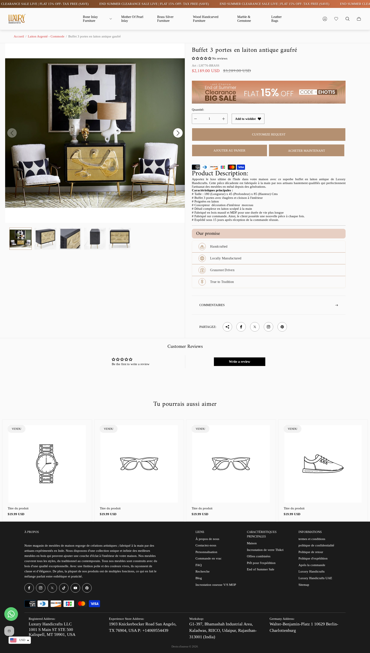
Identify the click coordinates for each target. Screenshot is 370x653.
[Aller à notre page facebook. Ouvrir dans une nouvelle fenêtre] (29, 588)
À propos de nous (207, 539)
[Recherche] (347, 19)
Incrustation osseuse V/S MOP (215, 584)
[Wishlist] (336, 19)
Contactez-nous (205, 545)
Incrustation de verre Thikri (265, 550)
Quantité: (198, 109)
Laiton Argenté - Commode (46, 36)
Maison (252, 543)
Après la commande (311, 565)
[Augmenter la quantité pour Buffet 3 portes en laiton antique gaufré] (223, 119)
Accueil (19, 36)
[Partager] (227, 327)
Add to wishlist (245, 118)
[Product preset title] (47, 464)
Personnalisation (206, 552)
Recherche (202, 571)
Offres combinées (258, 556)
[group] (20, 239)
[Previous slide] (12, 133)
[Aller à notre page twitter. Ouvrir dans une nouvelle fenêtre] (52, 588)
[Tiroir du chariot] (359, 19)
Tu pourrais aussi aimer (185, 404)
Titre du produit (18, 508)
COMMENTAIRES (212, 305)
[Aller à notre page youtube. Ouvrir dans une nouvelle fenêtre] (75, 588)
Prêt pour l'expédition (261, 563)
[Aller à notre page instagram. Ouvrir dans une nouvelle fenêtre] (40, 588)
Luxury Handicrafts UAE (315, 578)
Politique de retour (310, 552)
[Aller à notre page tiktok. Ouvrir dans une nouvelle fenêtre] (64, 588)
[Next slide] (178, 133)
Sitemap (303, 584)
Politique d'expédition (313, 558)
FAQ (198, 565)
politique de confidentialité (316, 545)
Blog (198, 578)
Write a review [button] (239, 361)
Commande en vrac (208, 558)
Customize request (268, 134)
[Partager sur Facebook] (241, 327)
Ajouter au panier (229, 150)
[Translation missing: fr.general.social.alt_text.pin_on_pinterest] (282, 327)
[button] (202, 58)
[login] (325, 19)
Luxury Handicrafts (311, 571)
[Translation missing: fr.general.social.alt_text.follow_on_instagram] (268, 327)
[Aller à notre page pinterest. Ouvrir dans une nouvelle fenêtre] (87, 588)
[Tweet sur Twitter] (255, 327)
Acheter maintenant (306, 150)
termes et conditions (311, 539)
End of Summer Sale (260, 569)
